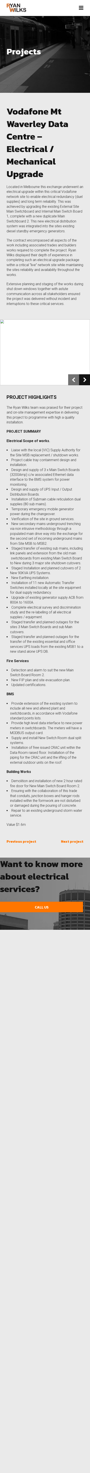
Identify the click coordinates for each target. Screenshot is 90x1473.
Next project (72, 841)
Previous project (21, 841)
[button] (73, 379)
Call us (41, 907)
